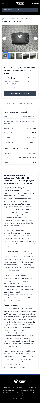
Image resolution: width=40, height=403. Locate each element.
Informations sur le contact (26, 103)
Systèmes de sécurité (9, 19)
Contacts (20, 395)
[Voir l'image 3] (19, 56)
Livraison (19, 387)
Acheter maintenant (20, 93)
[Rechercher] (36, 10)
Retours (30, 387)
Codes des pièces (8, 390)
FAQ (32, 393)
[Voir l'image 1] (5, 56)
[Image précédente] (4, 38)
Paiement (7, 387)
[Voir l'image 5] (33, 56)
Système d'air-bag (25, 19)
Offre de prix (11, 87)
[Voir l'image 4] (26, 56)
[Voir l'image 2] (12, 56)
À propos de (7, 393)
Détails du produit (11, 103)
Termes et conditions (27, 390)
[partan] (20, 381)
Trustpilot (22, 393)
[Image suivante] (36, 38)
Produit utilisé (31, 137)
